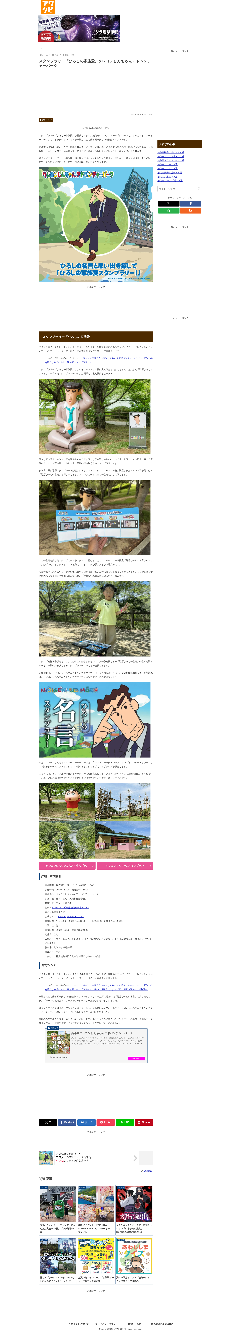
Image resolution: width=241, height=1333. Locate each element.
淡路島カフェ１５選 (167, 168)
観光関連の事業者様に (162, 1324)
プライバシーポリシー (106, 1324)
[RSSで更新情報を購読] (191, 211)
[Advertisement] (96, 91)
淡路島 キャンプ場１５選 (170, 180)
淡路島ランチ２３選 (167, 164)
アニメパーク (47, 120)
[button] (199, 188)
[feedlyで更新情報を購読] (169, 211)
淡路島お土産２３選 (167, 176)
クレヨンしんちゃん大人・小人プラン (67, 865)
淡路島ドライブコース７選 (170, 160)
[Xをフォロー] (169, 204)
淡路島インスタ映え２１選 (170, 156)
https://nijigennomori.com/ (71, 916)
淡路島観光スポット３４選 (170, 152)
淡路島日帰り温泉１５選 (169, 172)
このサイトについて (79, 1324)
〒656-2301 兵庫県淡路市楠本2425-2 (70, 907)
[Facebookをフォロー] (191, 204)
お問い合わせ (134, 1324)
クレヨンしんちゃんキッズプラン (125, 865)
